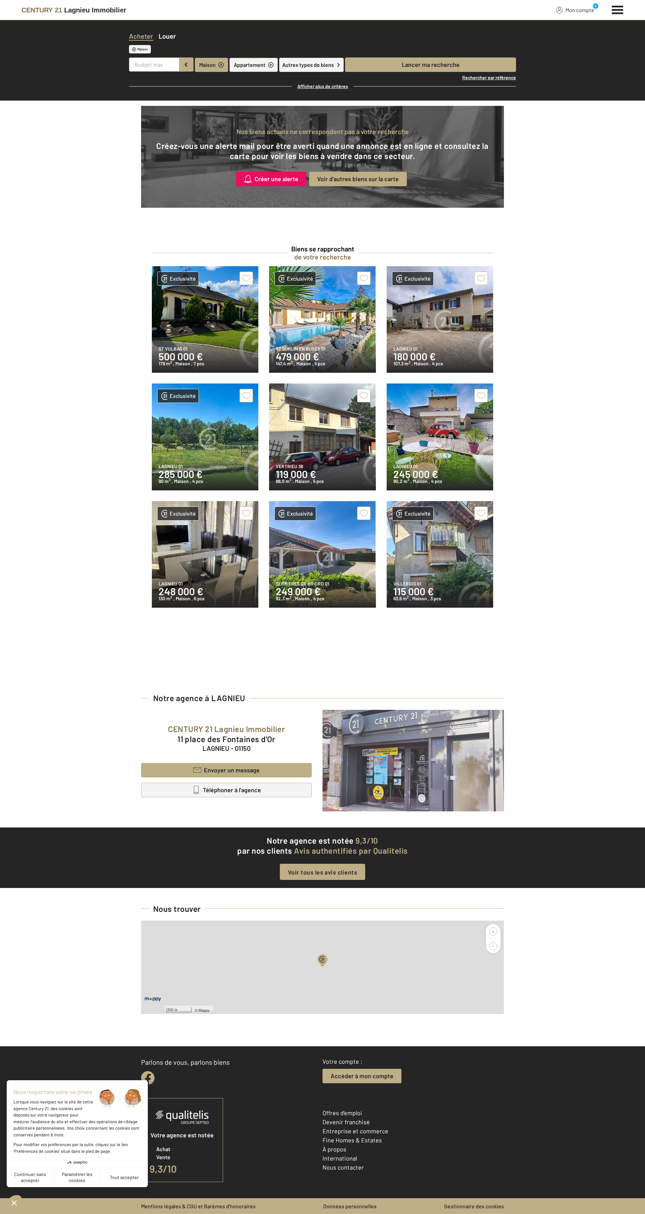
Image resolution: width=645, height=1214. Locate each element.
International (339, 1158)
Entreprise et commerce (355, 1131)
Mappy (204, 1010)
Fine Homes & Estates (352, 1140)
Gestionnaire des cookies (474, 1206)
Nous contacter (343, 1167)
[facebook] (148, 1078)
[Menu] (618, 9)
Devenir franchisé (346, 1122)
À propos (334, 1149)
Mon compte (579, 10)
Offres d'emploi (342, 1113)
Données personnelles (350, 1206)
